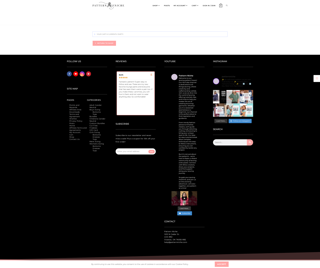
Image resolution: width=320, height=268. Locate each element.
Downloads (74, 112)
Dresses (96, 137)
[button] (118, 93)
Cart (71, 135)
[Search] (250, 142)
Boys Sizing (95, 109)
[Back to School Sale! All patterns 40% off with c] (233, 96)
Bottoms (97, 112)
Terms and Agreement (74, 115)
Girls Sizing (95, 132)
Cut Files (94, 125)
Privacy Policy (75, 121)
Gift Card (94, 130)
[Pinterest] (88, 73)
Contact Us (74, 139)
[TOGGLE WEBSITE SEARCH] (226, 5)
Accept (221, 264)
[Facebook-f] (69, 73)
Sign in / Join (209, 5)
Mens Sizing (95, 141)
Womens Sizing (97, 144)
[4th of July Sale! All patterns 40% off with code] (219, 110)
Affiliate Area (75, 109)
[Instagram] (82, 73)
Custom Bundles (97, 123)
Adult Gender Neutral (96, 106)
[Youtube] (75, 73)
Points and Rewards (74, 106)
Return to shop (105, 43)
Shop (71, 137)
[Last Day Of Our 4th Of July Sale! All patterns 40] (246, 96)
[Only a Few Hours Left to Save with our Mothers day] (233, 110)
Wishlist (73, 119)
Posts (71, 123)
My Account (74, 132)
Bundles (93, 116)
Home (72, 125)
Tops (95, 114)
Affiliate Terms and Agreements (78, 129)
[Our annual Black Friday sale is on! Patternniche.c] (219, 96)
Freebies (93, 128)
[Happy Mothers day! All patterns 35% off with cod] (246, 110)
